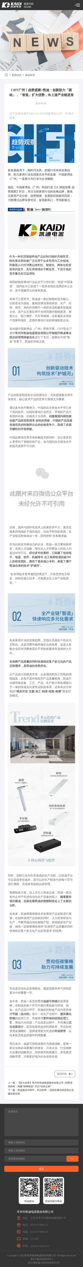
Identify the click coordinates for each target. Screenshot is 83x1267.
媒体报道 (30, 75)
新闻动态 (17, 75)
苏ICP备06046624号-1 (42, 1259)
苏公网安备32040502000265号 (44, 1262)
